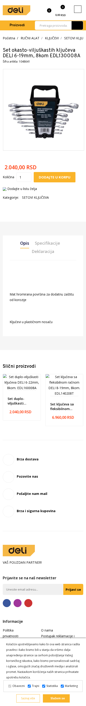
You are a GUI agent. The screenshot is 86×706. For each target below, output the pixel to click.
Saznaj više (28, 698)
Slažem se (57, 698)
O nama (47, 630)
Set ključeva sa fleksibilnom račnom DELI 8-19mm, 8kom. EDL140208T (62, 406)
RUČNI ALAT (30, 38)
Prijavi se (73, 589)
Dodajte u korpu (54, 177)
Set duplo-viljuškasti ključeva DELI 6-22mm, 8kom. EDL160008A (20, 401)
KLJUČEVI (52, 38)
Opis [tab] (24, 243)
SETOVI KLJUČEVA (35, 197)
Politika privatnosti (10, 633)
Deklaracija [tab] (43, 251)
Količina (8, 177)
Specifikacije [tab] (47, 243)
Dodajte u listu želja (22, 189)
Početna (9, 38)
